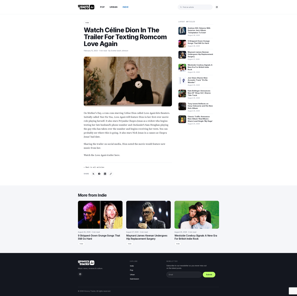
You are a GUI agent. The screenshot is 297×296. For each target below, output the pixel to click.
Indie (126, 7)
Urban (114, 7)
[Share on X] (93, 173)
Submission (134, 279)
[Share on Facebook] (99, 173)
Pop (102, 7)
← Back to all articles (94, 167)
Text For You (106, 117)
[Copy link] (110, 173)
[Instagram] (217, 7)
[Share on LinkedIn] (105, 173)
